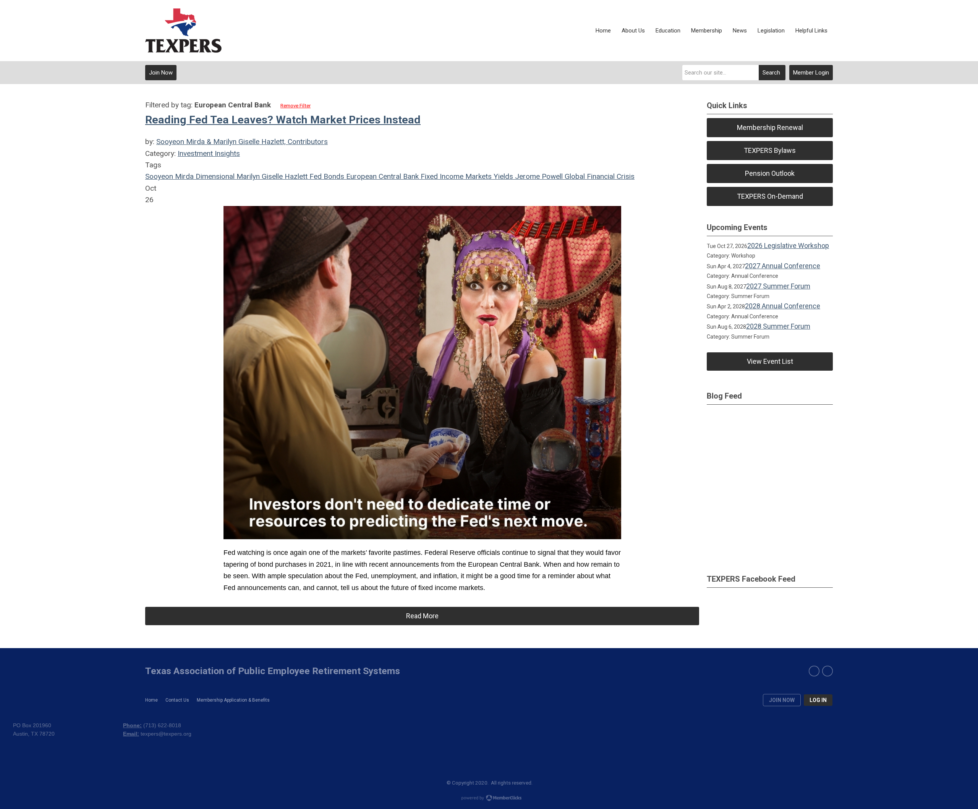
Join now (782, 700)
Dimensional (214, 176)
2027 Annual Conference (782, 266)
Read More (422, 616)
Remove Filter (295, 106)
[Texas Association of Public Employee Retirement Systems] (183, 30)
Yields (502, 176)
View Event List (770, 361)
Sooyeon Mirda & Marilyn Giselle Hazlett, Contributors (242, 141)
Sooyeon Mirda (169, 176)
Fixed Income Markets (455, 176)
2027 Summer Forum (778, 286)
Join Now (161, 72)
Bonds (333, 176)
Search (771, 72)
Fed (315, 176)
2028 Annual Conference (782, 306)
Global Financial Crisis (599, 176)
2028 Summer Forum (778, 326)
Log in (818, 700)
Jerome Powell (538, 176)
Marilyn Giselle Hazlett (271, 176)
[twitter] (827, 671)
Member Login (811, 72)
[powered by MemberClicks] (489, 798)
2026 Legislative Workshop (788, 246)
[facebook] (814, 671)
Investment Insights (209, 153)
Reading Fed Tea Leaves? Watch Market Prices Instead (283, 119)
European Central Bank (381, 176)
